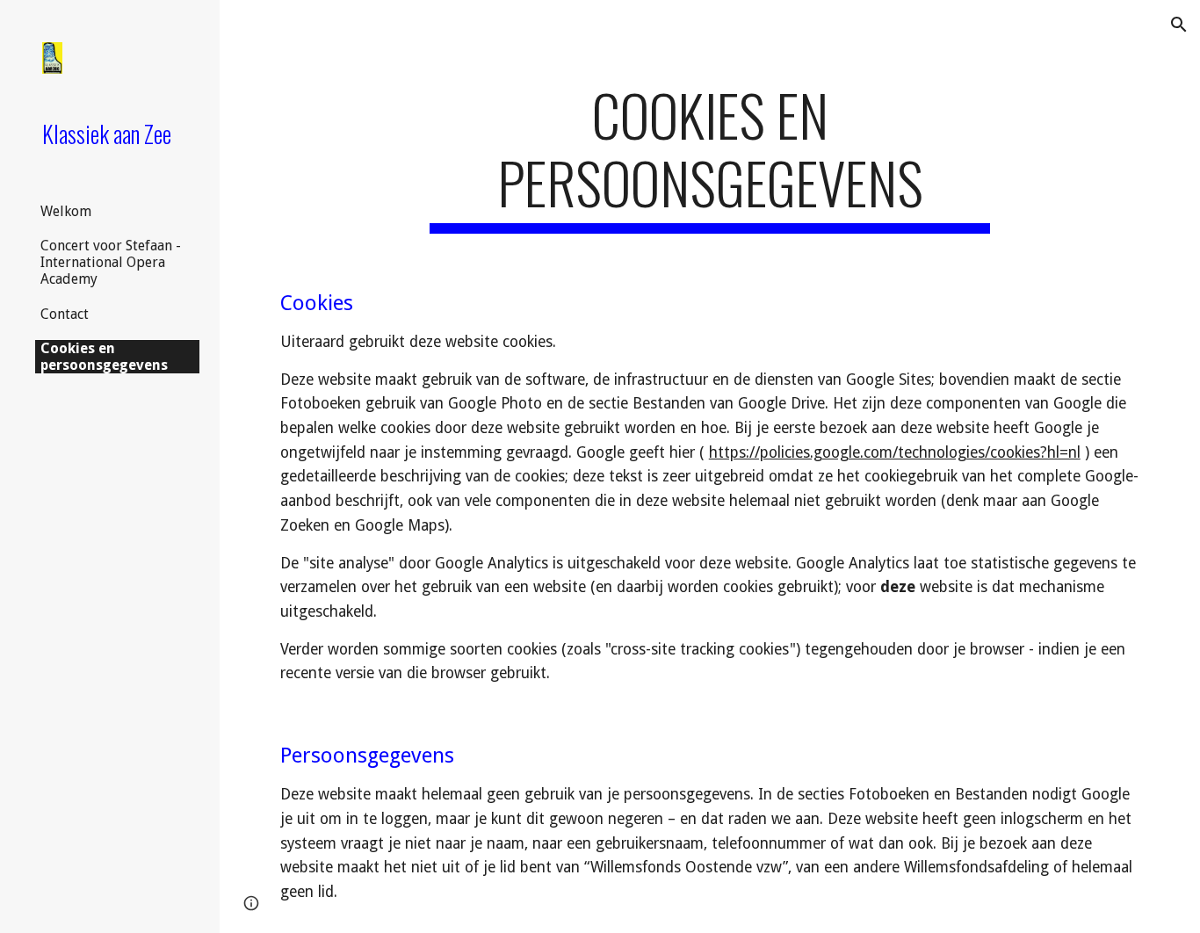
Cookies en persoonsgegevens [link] (104, 356)
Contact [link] (64, 314)
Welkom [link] (65, 211)
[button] (1179, 25)
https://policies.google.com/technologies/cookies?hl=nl (895, 452)
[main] (710, 157)
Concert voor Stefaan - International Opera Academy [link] (110, 262)
